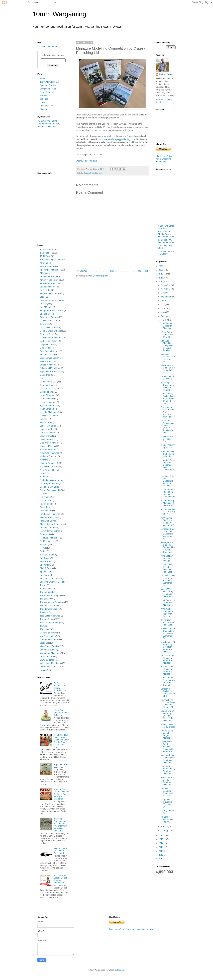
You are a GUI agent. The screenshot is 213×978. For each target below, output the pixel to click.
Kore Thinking (46, 422)
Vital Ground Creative (49, 646)
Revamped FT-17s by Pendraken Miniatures (167, 781)
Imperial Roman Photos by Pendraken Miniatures (168, 659)
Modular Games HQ (49, 463)
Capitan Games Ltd (48, 321)
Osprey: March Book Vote (167, 377)
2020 (161, 270)
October (165, 293)
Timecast (44, 612)
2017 (161, 281)
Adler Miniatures (47, 266)
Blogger (120, 970)
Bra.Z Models (46, 307)
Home (113, 271)
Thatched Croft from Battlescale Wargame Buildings (167, 481)
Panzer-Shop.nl (47, 504)
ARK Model (45, 273)
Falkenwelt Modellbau (50, 368)
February (165, 826)
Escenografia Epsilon (49, 358)
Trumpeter (44, 626)
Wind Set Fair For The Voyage (167, 558)
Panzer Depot (46, 500)
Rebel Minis (45, 534)
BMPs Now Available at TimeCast (167, 622)
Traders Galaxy (47, 619)
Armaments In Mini (48, 276)
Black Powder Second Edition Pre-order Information (60, 879)
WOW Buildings (47, 660)
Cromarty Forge (47, 334)
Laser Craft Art (46, 436)
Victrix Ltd (44, 643)
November (166, 289)
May (163, 312)
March (164, 320)
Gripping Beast (46, 392)
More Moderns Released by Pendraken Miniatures (168, 759)
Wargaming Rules (48, 89)
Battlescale (45, 290)
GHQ (42, 378)
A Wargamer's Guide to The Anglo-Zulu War (168, 369)
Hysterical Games (48, 405)
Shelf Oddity (45, 565)
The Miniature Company (51, 595)
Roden (43, 551)
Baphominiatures (47, 287)
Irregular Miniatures (49, 412)
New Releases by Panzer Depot (167, 439)
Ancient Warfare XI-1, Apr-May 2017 (168, 511)
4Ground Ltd (45, 263)
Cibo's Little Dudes (48, 327)
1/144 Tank (45, 256)
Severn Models (47, 561)
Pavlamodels (46, 511)
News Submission (48, 92)
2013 (161, 847)
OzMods (43, 494)
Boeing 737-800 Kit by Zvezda (168, 725)
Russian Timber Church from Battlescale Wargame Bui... (168, 633)
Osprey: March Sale (167, 811)
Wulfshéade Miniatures (50, 663)
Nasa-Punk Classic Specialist (166, 227)
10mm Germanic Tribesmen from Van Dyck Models (168, 493)
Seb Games (45, 558)
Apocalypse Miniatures (50, 270)
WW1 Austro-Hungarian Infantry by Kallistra (167, 612)
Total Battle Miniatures (50, 616)
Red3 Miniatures (47, 541)
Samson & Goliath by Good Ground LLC (168, 692)
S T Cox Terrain (47, 555)
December (166, 285)
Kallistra (43, 419)
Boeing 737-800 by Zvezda (168, 446)
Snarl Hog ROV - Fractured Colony (166, 241)
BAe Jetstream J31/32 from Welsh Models (60, 850)
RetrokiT (44, 544)
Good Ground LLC (48, 382)
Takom (43, 585)
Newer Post (82, 271)
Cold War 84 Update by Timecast (166, 325)
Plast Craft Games (48, 521)
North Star (44, 477)
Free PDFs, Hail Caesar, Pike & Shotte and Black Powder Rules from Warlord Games (61, 741)
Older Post (143, 271)
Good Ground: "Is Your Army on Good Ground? (168, 681)
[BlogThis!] (114, 169)
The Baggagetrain (48, 592)
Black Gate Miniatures (50, 293)
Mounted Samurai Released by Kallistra (168, 792)
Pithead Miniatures (48, 517)
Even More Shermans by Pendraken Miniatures (168, 770)
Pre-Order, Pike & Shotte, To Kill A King (167, 453)
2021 (161, 266)
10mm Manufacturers (49, 82)
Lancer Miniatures (48, 426)
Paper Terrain (46, 507)
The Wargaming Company (52, 602)
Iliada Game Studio (48, 409)
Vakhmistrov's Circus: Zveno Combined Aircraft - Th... (168, 703)
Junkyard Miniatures (49, 416)
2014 (161, 843)
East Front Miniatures (47, 126)
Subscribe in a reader (47, 47)
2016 (161, 835)
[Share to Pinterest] (124, 169)
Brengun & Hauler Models (51, 310)
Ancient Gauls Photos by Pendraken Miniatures (167, 670)
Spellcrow (44, 575)
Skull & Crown (46, 568)
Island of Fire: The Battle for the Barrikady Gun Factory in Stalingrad (61, 794)
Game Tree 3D (46, 375)
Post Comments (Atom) (98, 276)
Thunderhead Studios (50, 609)
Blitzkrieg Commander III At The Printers (167, 386)
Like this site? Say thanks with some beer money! (164, 159)
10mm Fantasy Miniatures (51, 260)
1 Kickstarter (45, 249)
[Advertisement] (54, 149)
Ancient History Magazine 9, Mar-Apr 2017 (168, 503)
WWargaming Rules (49, 667)
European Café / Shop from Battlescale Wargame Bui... (168, 534)
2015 (161, 839)
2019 (161, 274)
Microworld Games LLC (50, 449)
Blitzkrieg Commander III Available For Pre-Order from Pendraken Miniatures (60, 825)
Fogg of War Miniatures (50, 371)
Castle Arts (45, 324)
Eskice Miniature (47, 361)
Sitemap (43, 109)
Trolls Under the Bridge (50, 623)
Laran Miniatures (47, 433)
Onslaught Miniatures (49, 487)
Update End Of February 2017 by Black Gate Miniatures (167, 716)
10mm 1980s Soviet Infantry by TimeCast (166, 568)
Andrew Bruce (166, 74)
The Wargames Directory (48, 124)
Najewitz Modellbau (49, 466)
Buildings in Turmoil (49, 317)
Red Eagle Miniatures (50, 538)
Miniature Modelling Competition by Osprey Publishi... (167, 346)
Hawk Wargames (47, 395)
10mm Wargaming (59, 14)
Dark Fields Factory (48, 341)
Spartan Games (47, 572)
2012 (161, 851)
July (163, 304)
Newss (43, 473)
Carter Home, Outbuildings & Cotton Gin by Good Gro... (168, 399)
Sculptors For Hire (48, 85)
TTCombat (44, 629)
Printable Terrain (47, 528)
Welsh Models (46, 656)
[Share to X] (118, 169)
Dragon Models (47, 344)
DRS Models (45, 348)
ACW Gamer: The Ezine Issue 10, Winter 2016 (167, 521)
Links (42, 102)
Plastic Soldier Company (51, 524)
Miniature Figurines (48, 456)
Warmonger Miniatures (50, 653)
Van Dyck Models (48, 636)
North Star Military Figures (51, 480)
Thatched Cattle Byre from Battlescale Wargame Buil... (168, 581)
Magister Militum (47, 446)
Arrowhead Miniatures (50, 283)
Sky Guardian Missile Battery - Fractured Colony (166, 234)
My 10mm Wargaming (47, 121)
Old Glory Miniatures (49, 483)
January (165, 830)
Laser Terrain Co (47, 439)
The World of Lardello (49, 606)
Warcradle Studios (48, 650)
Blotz (42, 297)
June (163, 308)
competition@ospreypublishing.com (118, 139)
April (163, 316)
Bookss (43, 304)
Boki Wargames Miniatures (52, 300)
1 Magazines (46, 253)
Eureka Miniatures (48, 365)
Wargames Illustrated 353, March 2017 (167, 803)
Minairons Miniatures (49, 453)
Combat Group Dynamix (51, 331)
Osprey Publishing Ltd (86, 161)
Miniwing (44, 460)
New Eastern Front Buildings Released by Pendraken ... (168, 747)
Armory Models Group (50, 280)
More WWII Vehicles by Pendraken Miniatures (167, 593)
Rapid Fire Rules (61, 764)
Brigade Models (47, 314)
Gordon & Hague (47, 385)
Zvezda (43, 670)
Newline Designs (47, 470)
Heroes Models (47, 399)
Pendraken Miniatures (50, 514)
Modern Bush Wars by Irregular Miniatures (167, 734)
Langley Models (47, 429)
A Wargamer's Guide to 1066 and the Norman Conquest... (168, 547)
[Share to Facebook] (121, 169)
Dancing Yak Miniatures (50, 338)
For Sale (44, 95)
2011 (161, 855)
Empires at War (47, 355)
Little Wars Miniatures (49, 443)
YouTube (44, 99)
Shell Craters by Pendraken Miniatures (168, 602)
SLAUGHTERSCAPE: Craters (166, 252)
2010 (161, 859)
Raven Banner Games (50, 531)
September (166, 297)
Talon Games (46, 589)
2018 (161, 278)
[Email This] (111, 169)
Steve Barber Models (49, 578)
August (164, 300)
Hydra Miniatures (47, 402)
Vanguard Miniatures (49, 639)
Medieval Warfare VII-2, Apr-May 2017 (168, 358)
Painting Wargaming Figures (167, 819)
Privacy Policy (46, 106)
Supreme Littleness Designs (52, 582)
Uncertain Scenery (48, 633)
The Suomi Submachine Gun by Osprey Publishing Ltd (168, 427)
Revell (43, 548)
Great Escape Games (49, 388)
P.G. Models (45, 497)
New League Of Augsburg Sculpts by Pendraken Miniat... (168, 647)
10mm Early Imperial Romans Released (61, 712)
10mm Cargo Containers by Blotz (167, 334)
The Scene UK (46, 599)
